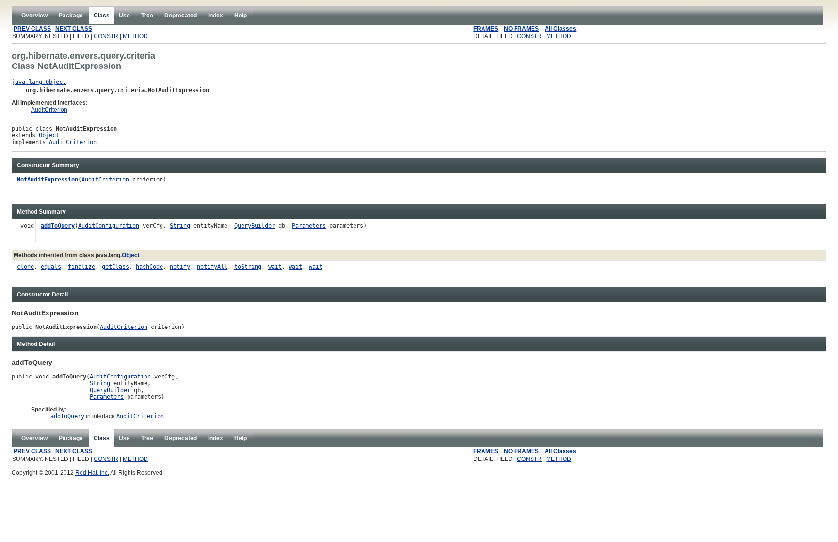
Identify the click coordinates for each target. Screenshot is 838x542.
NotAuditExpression (47, 179)
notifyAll (212, 266)
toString (247, 266)
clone (25, 266)
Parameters (309, 225)
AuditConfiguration (108, 225)
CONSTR (106, 36)
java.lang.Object (39, 82)
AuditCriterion (49, 109)
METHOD (135, 36)
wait (275, 266)
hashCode (149, 266)
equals (51, 266)
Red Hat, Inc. (92, 472)
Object (49, 135)
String (180, 225)
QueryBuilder (254, 225)
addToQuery (58, 225)
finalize (81, 266)
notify (180, 266)
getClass (115, 266)
